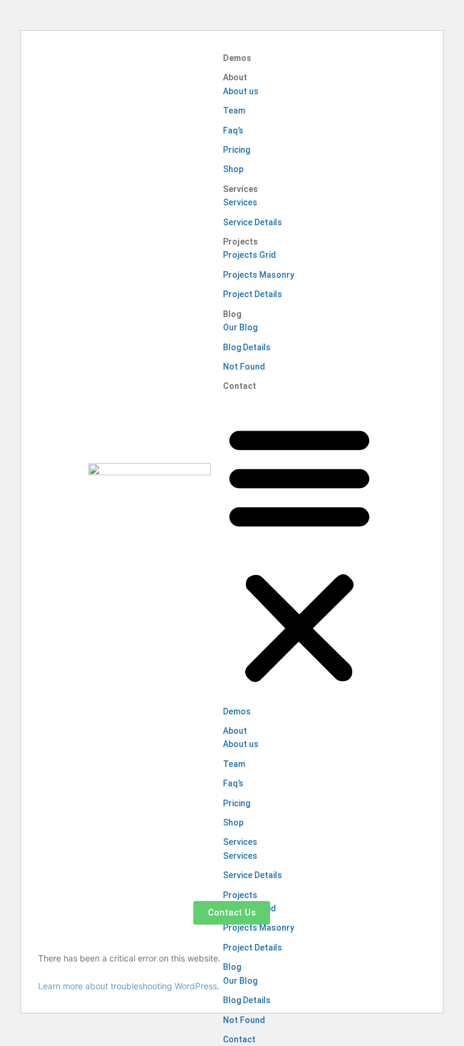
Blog (232, 314)
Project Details (252, 294)
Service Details (252, 222)
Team (234, 110)
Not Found (244, 366)
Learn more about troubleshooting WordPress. (128, 986)
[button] (299, 552)
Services (240, 189)
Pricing (236, 150)
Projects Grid (249, 255)
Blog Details (247, 347)
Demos (237, 58)
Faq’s (233, 130)
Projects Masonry (258, 275)
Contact (239, 386)
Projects (240, 241)
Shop (233, 169)
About (235, 77)
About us (241, 91)
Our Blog (240, 327)
